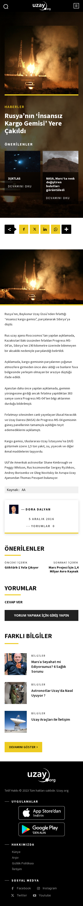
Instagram (50, 888)
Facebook (24, 888)
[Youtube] (34, 895)
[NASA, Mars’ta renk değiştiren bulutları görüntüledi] (60, 161)
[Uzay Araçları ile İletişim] (16, 722)
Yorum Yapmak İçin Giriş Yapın (41, 615)
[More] (66, 229)
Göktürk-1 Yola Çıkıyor (22, 567)
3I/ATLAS (14, 178)
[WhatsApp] (55, 229)
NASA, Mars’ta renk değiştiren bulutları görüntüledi (60, 184)
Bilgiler (38, 655)
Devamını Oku (20, 186)
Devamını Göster (22, 747)
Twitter (22, 895)
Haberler (14, 106)
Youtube (45, 895)
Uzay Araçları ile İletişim (50, 719)
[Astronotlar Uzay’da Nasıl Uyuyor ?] (16, 693)
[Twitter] (34, 229)
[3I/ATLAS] (22, 161)
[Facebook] (23, 229)
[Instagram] (38, 888)
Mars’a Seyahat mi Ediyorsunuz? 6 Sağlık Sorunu (48, 666)
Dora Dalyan (38, 509)
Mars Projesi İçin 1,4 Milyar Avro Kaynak (63, 569)
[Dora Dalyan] (15, 509)
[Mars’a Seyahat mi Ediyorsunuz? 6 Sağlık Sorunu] (16, 664)
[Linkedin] (45, 229)
